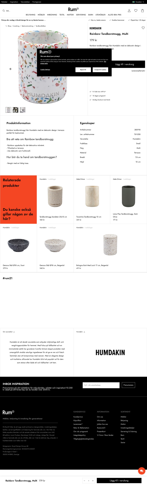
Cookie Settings (45, 69)
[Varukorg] (142, 11)
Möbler (123, 417)
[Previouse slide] (10, 69)
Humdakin (136, 139)
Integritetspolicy (80, 435)
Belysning (124, 420)
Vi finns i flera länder (105, 435)
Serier (123, 442)
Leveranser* (78, 424)
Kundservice (78, 417)
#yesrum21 (101, 428)
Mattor (123, 424)
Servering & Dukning (129, 431)
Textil (122, 439)
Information (101, 420)
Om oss (100, 417)
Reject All (83, 70)
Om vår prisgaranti (81, 431)
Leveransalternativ (138, 71)
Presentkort (101, 431)
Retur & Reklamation (81, 428)
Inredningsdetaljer (127, 428)
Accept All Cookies (100, 70)
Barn (122, 435)
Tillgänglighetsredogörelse (84, 439)
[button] (139, 2)
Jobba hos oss (102, 424)
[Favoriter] (136, 11)
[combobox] (138, 2)
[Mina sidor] (129, 11)
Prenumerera (128, 385)
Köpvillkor (77, 420)
